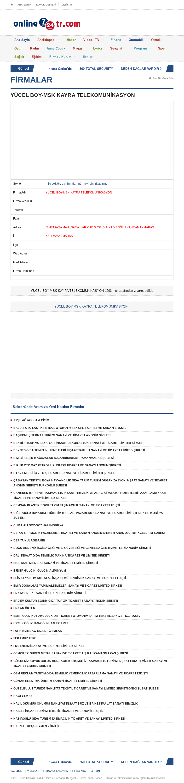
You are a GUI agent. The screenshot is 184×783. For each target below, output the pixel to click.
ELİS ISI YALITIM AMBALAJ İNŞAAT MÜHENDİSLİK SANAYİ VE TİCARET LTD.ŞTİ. (70, 578)
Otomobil (136, 40)
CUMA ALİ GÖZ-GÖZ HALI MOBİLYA (38, 525)
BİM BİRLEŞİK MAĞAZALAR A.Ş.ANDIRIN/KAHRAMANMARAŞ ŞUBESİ (63, 458)
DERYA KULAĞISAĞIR (29, 540)
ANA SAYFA (24, 4)
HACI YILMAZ (22, 696)
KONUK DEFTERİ (46, 4)
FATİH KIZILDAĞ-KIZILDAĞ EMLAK (37, 631)
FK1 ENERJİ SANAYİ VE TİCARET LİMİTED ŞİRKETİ (49, 646)
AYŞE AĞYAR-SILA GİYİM (31, 420)
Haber (71, 40)
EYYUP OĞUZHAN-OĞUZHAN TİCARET (41, 623)
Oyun (18, 48)
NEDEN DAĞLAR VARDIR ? (138, 69)
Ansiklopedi (46, 40)
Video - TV (91, 40)
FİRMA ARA (79, 771)
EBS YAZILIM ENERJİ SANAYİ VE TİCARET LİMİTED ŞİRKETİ (55, 563)
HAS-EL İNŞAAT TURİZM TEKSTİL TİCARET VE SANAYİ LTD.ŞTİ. (58, 711)
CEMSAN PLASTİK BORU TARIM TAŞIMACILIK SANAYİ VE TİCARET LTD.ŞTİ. (67, 505)
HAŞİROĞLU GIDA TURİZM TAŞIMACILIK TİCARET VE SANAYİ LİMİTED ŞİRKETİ (69, 718)
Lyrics (98, 48)
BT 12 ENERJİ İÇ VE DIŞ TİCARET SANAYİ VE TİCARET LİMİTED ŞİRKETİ (64, 473)
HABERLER (17, 771)
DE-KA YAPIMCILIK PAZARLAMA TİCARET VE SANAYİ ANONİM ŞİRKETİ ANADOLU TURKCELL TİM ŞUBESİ (89, 533)
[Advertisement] (92, 138)
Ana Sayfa (22, 40)
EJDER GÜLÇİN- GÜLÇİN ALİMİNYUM (39, 570)
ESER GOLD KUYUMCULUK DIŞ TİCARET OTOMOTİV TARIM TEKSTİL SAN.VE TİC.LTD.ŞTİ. (76, 616)
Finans (116, 40)
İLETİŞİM (66, 4)
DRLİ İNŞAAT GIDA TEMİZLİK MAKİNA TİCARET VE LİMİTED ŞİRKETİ (61, 555)
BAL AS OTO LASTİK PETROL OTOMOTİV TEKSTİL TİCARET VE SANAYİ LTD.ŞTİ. (69, 428)
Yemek (156, 40)
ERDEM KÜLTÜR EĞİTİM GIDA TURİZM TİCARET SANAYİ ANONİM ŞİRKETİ (65, 600)
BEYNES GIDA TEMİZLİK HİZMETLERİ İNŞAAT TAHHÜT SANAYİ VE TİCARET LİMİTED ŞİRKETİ (79, 450)
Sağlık (19, 57)
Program (140, 48)
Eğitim (37, 57)
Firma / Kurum (60, 57)
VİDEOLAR (33, 771)
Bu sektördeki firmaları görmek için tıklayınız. (77, 183)
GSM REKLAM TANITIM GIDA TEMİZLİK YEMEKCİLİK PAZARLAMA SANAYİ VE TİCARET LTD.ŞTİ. (80, 673)
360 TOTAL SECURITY (93, 69)
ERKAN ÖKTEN (24, 608)
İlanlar (87, 57)
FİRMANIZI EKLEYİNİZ (56, 771)
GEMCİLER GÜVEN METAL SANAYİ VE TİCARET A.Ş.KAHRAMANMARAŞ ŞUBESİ (70, 653)
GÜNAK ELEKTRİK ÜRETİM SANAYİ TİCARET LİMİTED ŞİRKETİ (57, 681)
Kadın (34, 48)
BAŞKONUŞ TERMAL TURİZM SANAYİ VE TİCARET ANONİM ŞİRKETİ (61, 435)
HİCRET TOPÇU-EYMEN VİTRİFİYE (37, 726)
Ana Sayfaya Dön (161, 78)
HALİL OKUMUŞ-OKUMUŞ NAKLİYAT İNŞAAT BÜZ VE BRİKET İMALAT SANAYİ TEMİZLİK (75, 703)
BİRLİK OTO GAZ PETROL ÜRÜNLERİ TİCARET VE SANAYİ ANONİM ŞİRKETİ (67, 465)
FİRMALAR (32, 79)
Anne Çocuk (56, 48)
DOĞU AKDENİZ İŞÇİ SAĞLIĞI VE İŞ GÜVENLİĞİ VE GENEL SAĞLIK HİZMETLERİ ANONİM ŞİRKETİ (82, 548)
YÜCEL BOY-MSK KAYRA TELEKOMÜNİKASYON (90, 306)
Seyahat (116, 48)
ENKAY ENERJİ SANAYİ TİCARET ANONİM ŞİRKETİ (49, 593)
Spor (162, 48)
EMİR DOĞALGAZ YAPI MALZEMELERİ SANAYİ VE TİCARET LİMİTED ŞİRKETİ (67, 585)
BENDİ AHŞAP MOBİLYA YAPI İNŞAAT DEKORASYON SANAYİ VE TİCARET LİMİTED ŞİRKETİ (78, 443)
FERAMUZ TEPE (24, 638)
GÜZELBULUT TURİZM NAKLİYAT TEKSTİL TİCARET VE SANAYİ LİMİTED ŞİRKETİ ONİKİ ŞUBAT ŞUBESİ (86, 688)
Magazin (79, 48)
